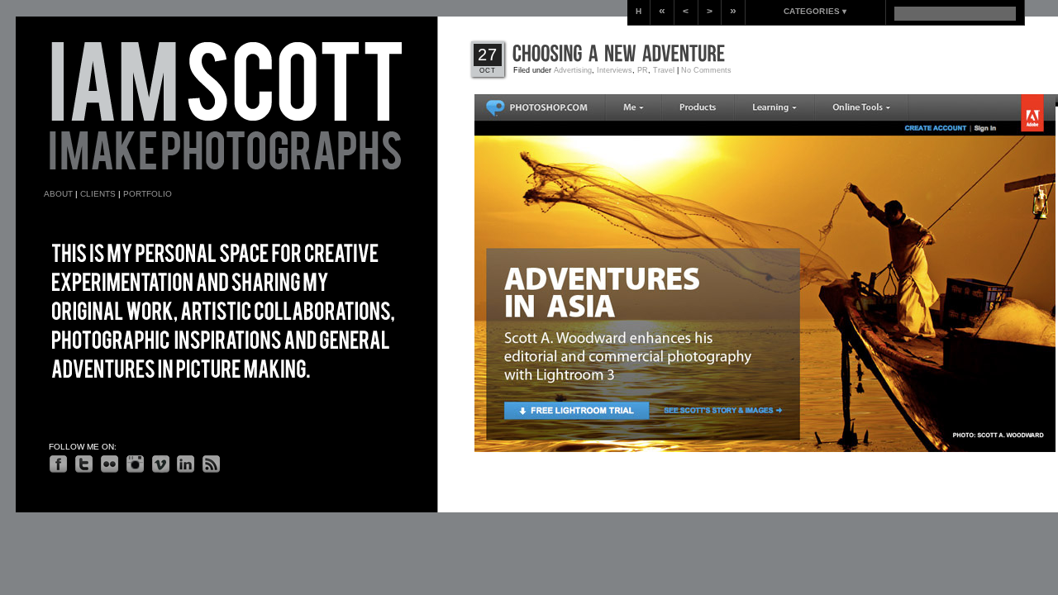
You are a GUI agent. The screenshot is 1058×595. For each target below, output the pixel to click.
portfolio (147, 193)
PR (642, 70)
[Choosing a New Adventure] (619, 54)
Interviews (614, 70)
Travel (663, 70)
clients (98, 193)
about (58, 193)
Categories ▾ (815, 11)
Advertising (573, 70)
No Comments (706, 70)
